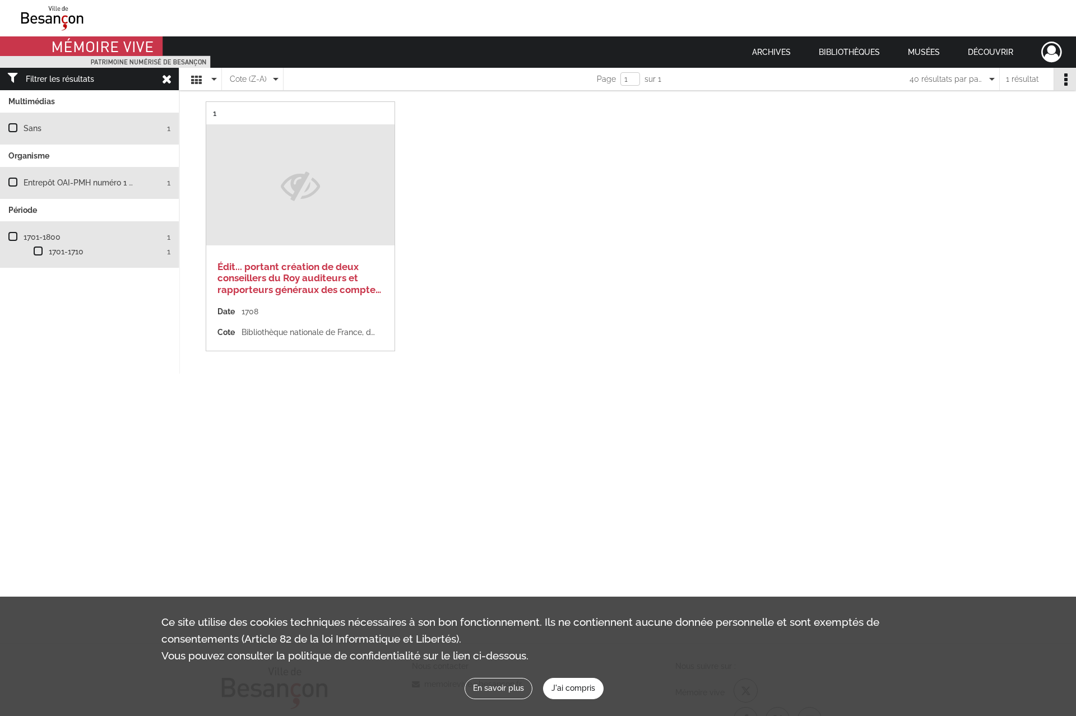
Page (606, 79)
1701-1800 (42, 237)
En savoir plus (498, 688)
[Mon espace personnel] (1051, 52)
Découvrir (990, 52)
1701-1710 (66, 251)
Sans (32, 128)
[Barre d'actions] (1065, 79)
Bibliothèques (849, 52)
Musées (924, 52)
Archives (771, 52)
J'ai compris (573, 688)
